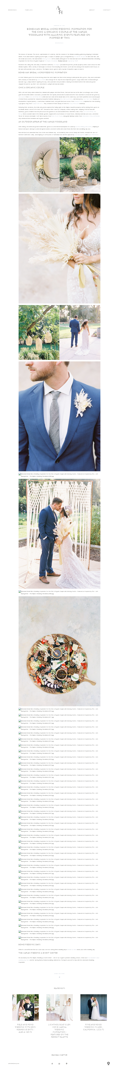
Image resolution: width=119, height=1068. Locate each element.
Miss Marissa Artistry (66, 99)
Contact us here (72, 949)
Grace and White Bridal (35, 97)
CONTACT (107, 10)
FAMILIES (29, 10)
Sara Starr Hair (87, 99)
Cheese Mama (41, 79)
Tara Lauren (22, 97)
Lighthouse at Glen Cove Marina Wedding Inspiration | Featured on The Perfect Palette (59, 1016)
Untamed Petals (78, 101)
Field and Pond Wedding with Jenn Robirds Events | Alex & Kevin (25, 1016)
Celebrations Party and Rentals (91, 116)
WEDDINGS (12, 10)
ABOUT (92, 10)
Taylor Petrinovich (93, 134)
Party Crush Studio (57, 116)
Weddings (59, 43)
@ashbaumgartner (60, 1055)
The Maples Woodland (50, 61)
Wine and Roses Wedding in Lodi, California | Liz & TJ (93, 1016)
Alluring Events (46, 58)
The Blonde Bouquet (80, 56)
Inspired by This (72, 61)
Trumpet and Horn (37, 103)
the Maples (57, 64)
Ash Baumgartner (80, 134)
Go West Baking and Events (83, 126)
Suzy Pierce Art (74, 103)
